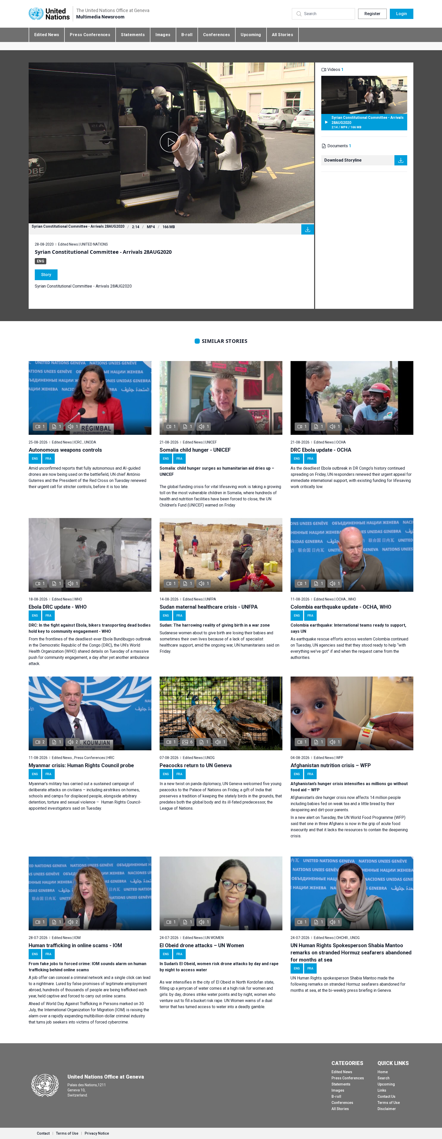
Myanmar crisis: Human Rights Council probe (81, 765)
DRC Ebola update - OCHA (321, 450)
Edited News (46, 34)
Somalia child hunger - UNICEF (195, 450)
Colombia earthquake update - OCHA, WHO (341, 607)
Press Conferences (90, 34)
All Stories (282, 34)
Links (382, 1090)
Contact (43, 1133)
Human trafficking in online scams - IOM (75, 945)
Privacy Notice (97, 1133)
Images (163, 34)
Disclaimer (387, 1109)
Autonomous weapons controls (65, 450)
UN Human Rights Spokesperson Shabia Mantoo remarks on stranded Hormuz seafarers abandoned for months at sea (351, 952)
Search (384, 1078)
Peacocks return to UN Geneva (196, 765)
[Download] (307, 229)
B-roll (186, 34)
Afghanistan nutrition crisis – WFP (331, 765)
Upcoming (251, 34)
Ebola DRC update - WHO (58, 607)
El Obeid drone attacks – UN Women (202, 945)
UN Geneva (232, 783)
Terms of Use (389, 1103)
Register (372, 13)
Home (383, 1072)
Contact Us (386, 1096)
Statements (133, 34)
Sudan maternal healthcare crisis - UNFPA (209, 607)
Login (401, 13)
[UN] (49, 14)
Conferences (216, 34)
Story (46, 274)
